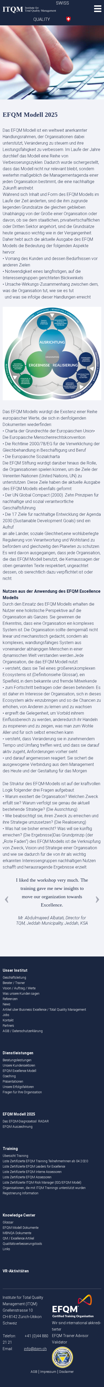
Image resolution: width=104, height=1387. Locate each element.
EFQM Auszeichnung (18, 1127)
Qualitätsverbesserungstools (22, 1244)
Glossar (8, 1222)
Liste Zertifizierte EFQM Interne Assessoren (32, 1172)
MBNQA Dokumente (17, 1233)
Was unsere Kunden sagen (21, 993)
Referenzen (10, 999)
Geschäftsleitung (14, 977)
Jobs (6, 1015)
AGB (34, 1372)
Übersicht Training (15, 1156)
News (6, 1004)
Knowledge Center (19, 1215)
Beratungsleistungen (17, 1060)
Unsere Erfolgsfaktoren (18, 1087)
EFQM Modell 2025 (19, 1114)
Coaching (9, 1076)
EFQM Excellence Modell (19, 1071)
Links (6, 1249)
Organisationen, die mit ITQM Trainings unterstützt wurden (44, 1188)
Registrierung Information (20, 1193)
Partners (8, 1026)
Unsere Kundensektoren (19, 1065)
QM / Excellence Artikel (18, 1238)
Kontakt (8, 1020)
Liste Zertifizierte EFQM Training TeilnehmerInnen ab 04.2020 (45, 1161)
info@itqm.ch (35, 1349)
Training (10, 1148)
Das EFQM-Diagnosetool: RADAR (26, 1121)
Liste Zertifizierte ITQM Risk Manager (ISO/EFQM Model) (42, 1182)
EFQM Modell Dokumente (20, 1228)
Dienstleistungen (18, 1053)
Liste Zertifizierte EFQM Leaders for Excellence (34, 1166)
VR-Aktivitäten (16, 1271)
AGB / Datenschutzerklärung (23, 1031)
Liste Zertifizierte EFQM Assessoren (27, 1177)
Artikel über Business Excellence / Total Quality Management (44, 1010)
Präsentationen (13, 1081)
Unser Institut (15, 970)
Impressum (48, 1372)
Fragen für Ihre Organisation (22, 1092)
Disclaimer (66, 1372)
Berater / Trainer (14, 983)
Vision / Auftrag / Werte (19, 988)
